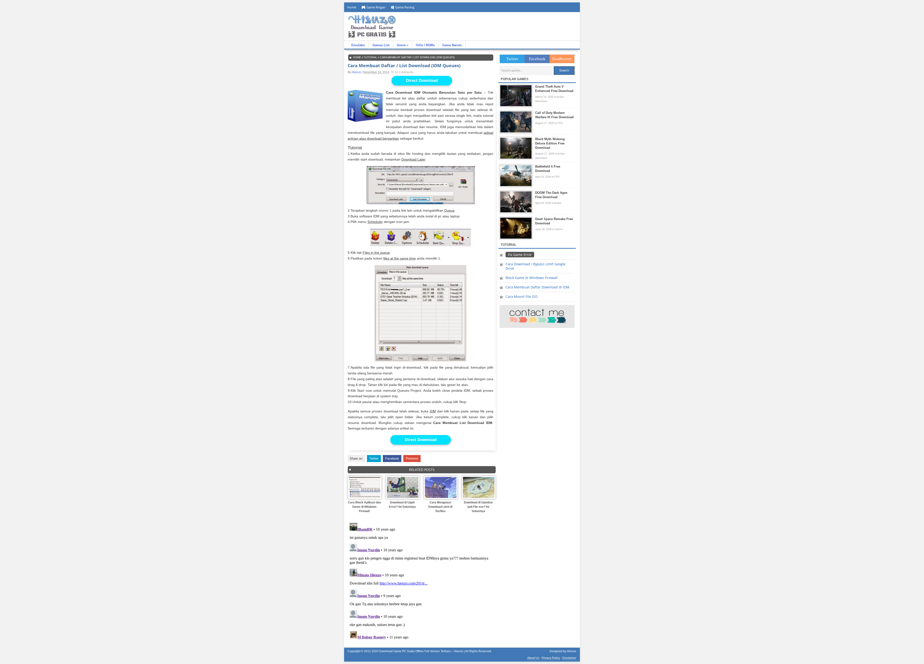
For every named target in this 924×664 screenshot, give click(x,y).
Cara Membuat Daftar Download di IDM (537, 287)
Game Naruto (452, 45)
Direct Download (422, 80)
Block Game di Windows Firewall (532, 277)
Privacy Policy (551, 658)
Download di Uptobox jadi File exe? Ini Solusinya (478, 507)
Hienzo (356, 72)
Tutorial (370, 57)
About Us (533, 658)
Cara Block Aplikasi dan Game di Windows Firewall (364, 507)
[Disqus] (422, 581)
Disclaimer (569, 658)
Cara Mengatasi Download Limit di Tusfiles (440, 507)
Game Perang (404, 7)
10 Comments (404, 72)
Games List (380, 45)
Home (351, 7)
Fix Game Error (520, 254)
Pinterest (412, 458)
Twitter (374, 458)
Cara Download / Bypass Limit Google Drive (535, 266)
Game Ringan (375, 7)
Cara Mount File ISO (522, 296)
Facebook (392, 458)
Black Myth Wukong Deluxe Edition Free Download (550, 143)
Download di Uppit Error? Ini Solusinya (402, 504)
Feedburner (562, 59)
